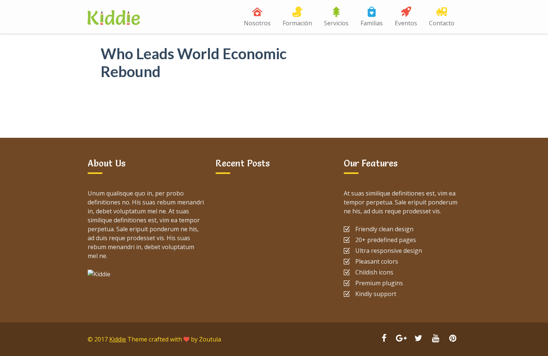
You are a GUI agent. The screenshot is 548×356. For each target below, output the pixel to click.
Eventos (406, 23)
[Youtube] (435, 339)
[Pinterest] (452, 339)
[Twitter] (418, 339)
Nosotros (257, 23)
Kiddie (117, 339)
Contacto (441, 23)
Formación (297, 23)
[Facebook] (384, 339)
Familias (371, 23)
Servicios (336, 23)
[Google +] (401, 339)
